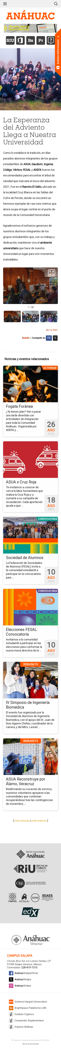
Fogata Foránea (19, 406)
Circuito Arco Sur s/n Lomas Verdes (26, 961)
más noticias (22, 820)
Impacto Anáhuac (24, 1026)
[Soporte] (51, 40)
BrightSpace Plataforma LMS (30, 1007)
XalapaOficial (26, 973)
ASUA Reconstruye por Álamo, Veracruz (25, 781)
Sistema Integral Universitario (31, 1001)
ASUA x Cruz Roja (21, 482)
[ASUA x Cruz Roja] (30, 459)
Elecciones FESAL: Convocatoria (22, 632)
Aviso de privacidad (30, 1044)
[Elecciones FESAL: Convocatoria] (30, 606)
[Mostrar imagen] (12, 316)
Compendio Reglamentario (29, 1020)
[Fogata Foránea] (30, 383)
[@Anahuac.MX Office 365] (20, 40)
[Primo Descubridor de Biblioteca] (40, 40)
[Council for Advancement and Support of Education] (31, 883)
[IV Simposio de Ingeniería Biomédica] (30, 679)
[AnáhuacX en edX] (30, 912)
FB (48, 337)
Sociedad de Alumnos (24, 557)
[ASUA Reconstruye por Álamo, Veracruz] (30, 756)
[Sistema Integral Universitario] (10, 40)
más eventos (39, 820)
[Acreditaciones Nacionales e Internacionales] (30, 898)
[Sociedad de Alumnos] (30, 535)
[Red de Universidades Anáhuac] (30, 854)
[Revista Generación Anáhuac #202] (30, 28)
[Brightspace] (30, 40)
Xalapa (23, 979)
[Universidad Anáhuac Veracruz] (30, 938)
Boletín (25, 337)
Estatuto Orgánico (24, 1014)
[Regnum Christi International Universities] (30, 869)
